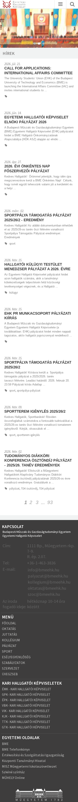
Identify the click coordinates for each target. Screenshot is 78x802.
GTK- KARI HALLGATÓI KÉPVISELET (26, 727)
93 (50, 502)
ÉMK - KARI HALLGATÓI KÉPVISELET (26, 689)
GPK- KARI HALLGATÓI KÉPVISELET (26, 694)
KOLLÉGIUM (11, 640)
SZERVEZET (11, 668)
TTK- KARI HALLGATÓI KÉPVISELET (26, 722)
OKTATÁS (9, 628)
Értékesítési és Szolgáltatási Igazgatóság (33, 755)
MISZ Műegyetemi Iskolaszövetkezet (29, 766)
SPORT (7, 651)
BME (5, 743)
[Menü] (60, 4)
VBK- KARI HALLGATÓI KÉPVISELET (26, 705)
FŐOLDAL (9, 623)
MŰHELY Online (13, 777)
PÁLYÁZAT (9, 645)
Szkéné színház (13, 772)
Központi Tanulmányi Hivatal (24, 760)
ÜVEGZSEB (10, 674)
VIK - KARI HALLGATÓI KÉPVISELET (26, 711)
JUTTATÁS (9, 634)
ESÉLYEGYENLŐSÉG (16, 657)
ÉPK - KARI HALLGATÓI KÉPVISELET (26, 700)
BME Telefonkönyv (16, 749)
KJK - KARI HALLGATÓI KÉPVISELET (26, 716)
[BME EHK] (14, 5)
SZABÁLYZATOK (13, 662)
